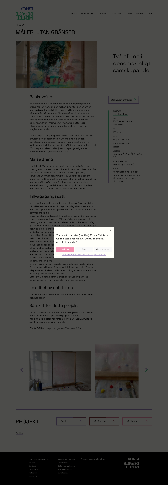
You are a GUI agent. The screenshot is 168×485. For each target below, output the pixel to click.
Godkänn (65, 249)
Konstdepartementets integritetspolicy (84, 254)
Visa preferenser (103, 249)
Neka (84, 249)
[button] (110, 230)
